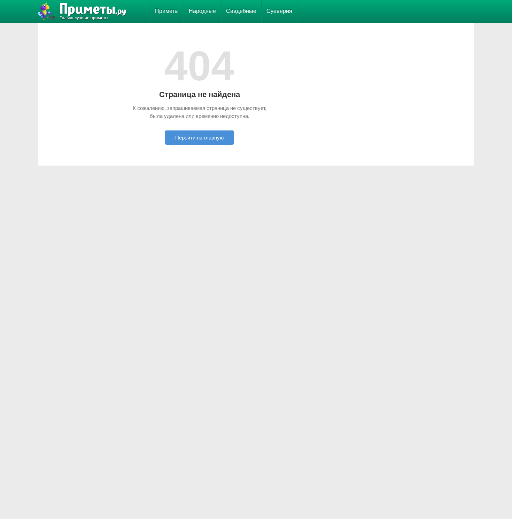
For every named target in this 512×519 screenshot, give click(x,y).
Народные (202, 11)
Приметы (167, 11)
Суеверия (279, 11)
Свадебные (241, 11)
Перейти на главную (199, 138)
